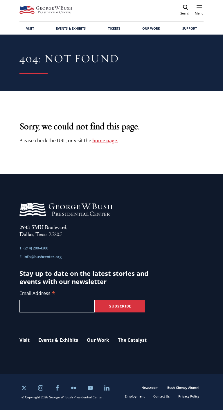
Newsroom (150, 387)
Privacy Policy (188, 396)
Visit (24, 340)
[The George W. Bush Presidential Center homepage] (45, 10)
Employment (135, 396)
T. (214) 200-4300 (33, 248)
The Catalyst (132, 340)
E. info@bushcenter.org (40, 256)
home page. (105, 140)
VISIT (30, 28)
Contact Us (161, 396)
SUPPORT (189, 28)
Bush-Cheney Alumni (183, 387)
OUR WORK (151, 28)
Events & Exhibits (58, 340)
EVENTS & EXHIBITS (71, 28)
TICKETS (114, 28)
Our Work (98, 340)
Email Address (37, 293)
